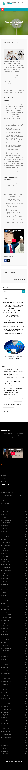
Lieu (4, 478)
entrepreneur (18, 388)
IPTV (14, 396)
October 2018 (6, 706)
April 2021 (5, 637)
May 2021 (5, 634)
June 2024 (5, 553)
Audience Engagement (7, 371)
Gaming (17, 390)
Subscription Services (12, 406)
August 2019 (6, 684)
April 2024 (5, 559)
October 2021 (6, 620)
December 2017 (7, 734)
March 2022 (6, 606)
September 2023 (7, 573)
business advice (9, 377)
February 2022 (6, 609)
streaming (5, 406)
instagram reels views (7, 396)
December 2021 (7, 614)
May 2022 (5, 600)
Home (4, 472)
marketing (6, 398)
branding (6, 374)
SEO (4, 500)
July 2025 (5, 528)
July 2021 (5, 628)
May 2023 (5, 584)
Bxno (4, 433)
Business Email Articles (10, 272)
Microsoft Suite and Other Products (16, 398)
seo (12, 402)
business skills (18, 379)
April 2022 (5, 603)
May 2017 (5, 751)
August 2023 (6, 575)
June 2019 (5, 689)
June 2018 (5, 717)
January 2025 (6, 542)
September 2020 (7, 653)
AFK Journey (16, 369)
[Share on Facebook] (5, 260)
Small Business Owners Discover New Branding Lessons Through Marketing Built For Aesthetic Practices (13, 307)
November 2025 (7, 520)
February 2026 (6, 517)
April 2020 (5, 667)
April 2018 (5, 723)
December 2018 (7, 701)
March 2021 (6, 639)
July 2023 (5, 578)
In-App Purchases (7, 394)
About (4, 475)
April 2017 (5, 753)
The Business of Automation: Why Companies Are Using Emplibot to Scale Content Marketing (12, 317)
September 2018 (7, 709)
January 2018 (6, 731)
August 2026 (6, 511)
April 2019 (5, 695)
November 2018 (7, 703)
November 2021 (7, 617)
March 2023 (6, 589)
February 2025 (6, 539)
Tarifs (4, 481)
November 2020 (7, 648)
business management (9, 379)
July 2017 (5, 748)
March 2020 (6, 670)
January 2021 (6, 645)
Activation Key (9, 369)
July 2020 (5, 659)
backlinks (15, 371)
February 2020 (6, 673)
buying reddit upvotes (7, 381)
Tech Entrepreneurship (19, 408)
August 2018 (6, 712)
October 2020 (6, 651)
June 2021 (5, 631)
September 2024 (7, 548)
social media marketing (9, 404)
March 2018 (6, 726)
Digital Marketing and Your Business (12, 495)
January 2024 (6, 564)
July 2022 (5, 595)
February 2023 (6, 592)
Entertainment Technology (8, 388)
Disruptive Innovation (16, 385)
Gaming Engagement (8, 392)
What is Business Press (17, 279)
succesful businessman (9, 408)
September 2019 (7, 681)
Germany (16, 392)
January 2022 (6, 612)
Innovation (13, 394)
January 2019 (6, 698)
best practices (21, 371)
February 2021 (6, 642)
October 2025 (6, 522)
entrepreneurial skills (9, 390)
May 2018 (5, 720)
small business (18, 402)
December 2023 (7, 567)
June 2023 (5, 581)
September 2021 (7, 623)
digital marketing (7, 385)
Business (8, 44)
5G (4, 369)
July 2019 (5, 687)
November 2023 (7, 570)
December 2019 (7, 676)
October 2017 (6, 740)
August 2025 (6, 525)
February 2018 (6, 728)
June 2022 (5, 598)
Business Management (8, 492)
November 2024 (7, 545)
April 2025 (5, 534)
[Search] (23, 291)
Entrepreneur (6, 498)
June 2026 (5, 514)
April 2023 (5, 587)
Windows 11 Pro (6, 411)
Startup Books (19, 404)
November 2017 (7, 737)
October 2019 (6, 678)
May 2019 (5, 692)
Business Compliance (20, 377)
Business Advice (7, 489)
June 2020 (5, 662)
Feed (4, 464)
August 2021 (6, 625)
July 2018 (5, 715)
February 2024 (6, 561)
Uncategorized (6, 503)
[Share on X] (8, 260)
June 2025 (5, 531)
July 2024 (5, 550)
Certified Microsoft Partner (8, 383)
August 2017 (6, 745)
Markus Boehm (10, 42)
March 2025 (6, 536)
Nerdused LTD (6, 402)
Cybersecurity (17, 383)
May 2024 (5, 556)
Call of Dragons (16, 381)
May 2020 (5, 664)
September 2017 (7, 742)
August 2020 (6, 656)
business (14, 374)
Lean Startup (19, 396)
